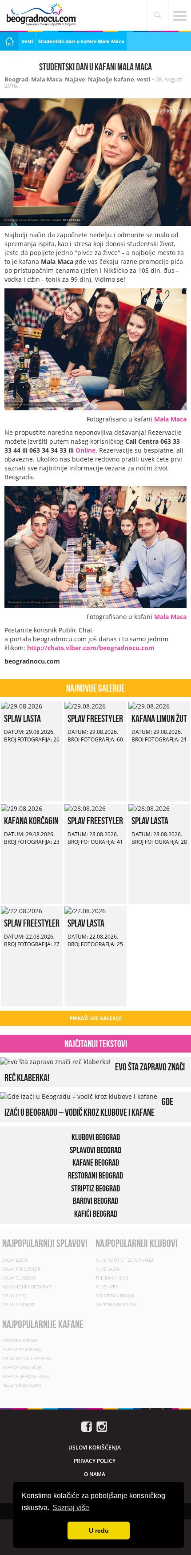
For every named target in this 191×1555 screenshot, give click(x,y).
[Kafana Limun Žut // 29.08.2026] (149, 705)
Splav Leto (14, 1295)
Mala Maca (46, 79)
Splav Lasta (22, 718)
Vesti (27, 41)
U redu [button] (99, 1530)
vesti (144, 79)
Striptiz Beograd (95, 1188)
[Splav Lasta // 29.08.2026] (21, 705)
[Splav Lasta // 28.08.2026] (149, 808)
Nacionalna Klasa (116, 1304)
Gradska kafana (20, 1340)
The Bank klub (112, 1278)
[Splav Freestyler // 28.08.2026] (85, 808)
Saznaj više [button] (70, 1507)
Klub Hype (107, 1287)
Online (86, 450)
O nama (94, 1474)
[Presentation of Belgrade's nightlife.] (42, 14)
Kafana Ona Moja (21, 1367)
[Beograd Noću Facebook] (86, 1425)
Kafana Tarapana (21, 1349)
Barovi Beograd (95, 1201)
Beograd (16, 79)
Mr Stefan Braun (115, 1295)
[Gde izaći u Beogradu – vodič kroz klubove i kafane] (78, 1096)
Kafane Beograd (95, 1162)
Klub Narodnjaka (21, 1385)
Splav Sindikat (18, 1304)
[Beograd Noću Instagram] (101, 1425)
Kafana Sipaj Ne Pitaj (25, 1376)
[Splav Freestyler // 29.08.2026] (85, 705)
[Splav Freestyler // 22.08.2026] (21, 910)
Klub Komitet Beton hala (125, 1260)
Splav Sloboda (19, 1278)
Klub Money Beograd (27, 1287)
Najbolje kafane (111, 79)
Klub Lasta (107, 1269)
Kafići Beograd (95, 1214)
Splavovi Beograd (95, 1150)
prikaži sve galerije (96, 1018)
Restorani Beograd (95, 1175)
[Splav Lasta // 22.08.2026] (85, 910)
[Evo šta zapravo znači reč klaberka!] (55, 1061)
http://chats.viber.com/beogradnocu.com (91, 648)
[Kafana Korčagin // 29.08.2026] (21, 808)
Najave (75, 79)
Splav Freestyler (95, 718)
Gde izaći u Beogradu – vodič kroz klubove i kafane (88, 1107)
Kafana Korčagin (31, 820)
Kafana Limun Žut (159, 718)
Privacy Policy (94, 1461)
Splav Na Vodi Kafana (26, 1358)
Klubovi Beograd (96, 1137)
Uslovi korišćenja (94, 1447)
